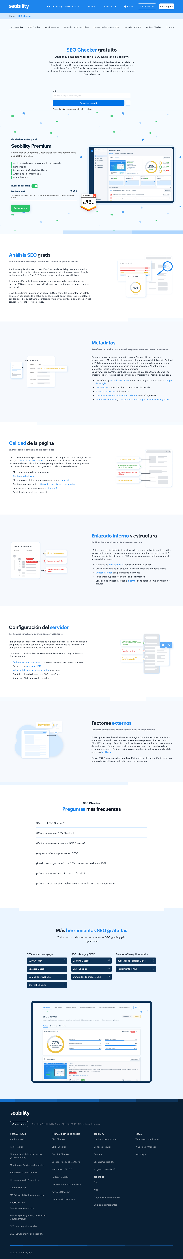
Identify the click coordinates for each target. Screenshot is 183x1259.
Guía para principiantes (105, 1204)
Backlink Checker (52, 27)
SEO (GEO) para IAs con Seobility (26, 1233)
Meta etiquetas (103, 387)
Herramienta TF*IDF (132, 27)
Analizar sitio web (89, 103)
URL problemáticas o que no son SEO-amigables (144, 399)
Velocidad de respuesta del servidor (31, 670)
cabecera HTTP (33, 666)
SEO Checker (17, 27)
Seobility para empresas (22, 1208)
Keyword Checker (37, 968)
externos (132, 580)
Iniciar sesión (147, 6)
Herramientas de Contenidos (24, 1180)
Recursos (108, 6)
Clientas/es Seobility (104, 1161)
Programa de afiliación (105, 1169)
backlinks (106, 752)
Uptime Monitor (18, 1187)
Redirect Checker (153, 27)
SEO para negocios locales (23, 1226)
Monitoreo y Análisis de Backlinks (27, 1165)
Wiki (96, 1189)
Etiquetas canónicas (106, 391)
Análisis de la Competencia (24, 1172)
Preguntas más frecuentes (107, 1197)
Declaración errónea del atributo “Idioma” (117, 395)
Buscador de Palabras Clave (76, 27)
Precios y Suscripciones (105, 1139)
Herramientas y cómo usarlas (61, 6)
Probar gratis (166, 6)
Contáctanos (19, 1124)
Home (12, 16)
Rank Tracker (16, 1146)
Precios (91, 6)
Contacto (98, 1154)
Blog (96, 1182)
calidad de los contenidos (31, 460)
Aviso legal (140, 1154)
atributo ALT (51, 488)
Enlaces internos (104, 572)
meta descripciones (120, 380)
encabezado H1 (116, 564)
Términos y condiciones (147, 1139)
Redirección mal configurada (27, 662)
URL (54, 91)
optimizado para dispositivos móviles (56, 484)
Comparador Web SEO (40, 976)
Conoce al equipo (103, 1146)
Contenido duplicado (24, 476)
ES (128, 6)
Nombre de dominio (106, 399)
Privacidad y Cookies (145, 1146)
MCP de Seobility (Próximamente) (27, 1195)
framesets (65, 480)
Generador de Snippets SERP (106, 27)
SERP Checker (34, 27)
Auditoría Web (17, 1139)
